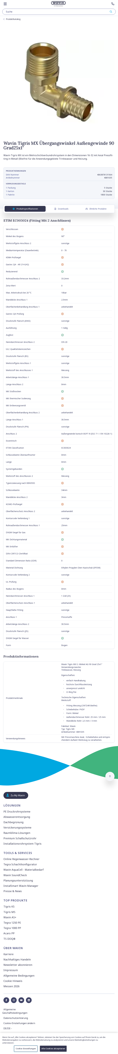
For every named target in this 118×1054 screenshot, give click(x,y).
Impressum (10, 970)
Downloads (63, 208)
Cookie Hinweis (12, 981)
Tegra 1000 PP (12, 928)
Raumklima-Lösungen (16, 833)
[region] (59, 1043)
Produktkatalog (13, 19)
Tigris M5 (9, 912)
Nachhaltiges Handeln (17, 959)
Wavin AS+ (9, 917)
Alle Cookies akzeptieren (53, 1048)
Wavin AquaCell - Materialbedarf (23, 869)
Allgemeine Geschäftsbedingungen (14, 1011)
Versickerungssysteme (17, 827)
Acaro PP (9, 933)
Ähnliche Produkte (97, 208)
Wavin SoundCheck (15, 875)
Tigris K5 (8, 906)
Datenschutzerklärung (15, 1018)
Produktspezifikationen (27, 208)
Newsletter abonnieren (17, 965)
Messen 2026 (11, 986)
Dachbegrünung (13, 822)
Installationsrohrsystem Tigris (22, 843)
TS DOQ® (9, 938)
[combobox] (59, 12)
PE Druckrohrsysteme (16, 811)
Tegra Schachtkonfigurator (20, 864)
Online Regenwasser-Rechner (21, 859)
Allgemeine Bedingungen (18, 975)
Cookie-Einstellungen (26, 1048)
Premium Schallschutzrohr (19, 838)
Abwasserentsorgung (16, 817)
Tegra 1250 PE (12, 922)
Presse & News (12, 891)
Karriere (8, 954)
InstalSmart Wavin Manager (20, 885)
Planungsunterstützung (18, 880)
